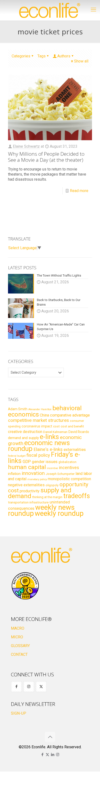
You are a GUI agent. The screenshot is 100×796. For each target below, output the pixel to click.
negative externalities (26, 485)
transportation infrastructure (28, 502)
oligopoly (52, 485)
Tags (41, 56)
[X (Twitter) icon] (47, 754)
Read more (79, 190)
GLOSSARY (20, 645)
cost (56, 426)
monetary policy (37, 479)
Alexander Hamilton (39, 409)
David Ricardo (78, 432)
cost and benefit (72, 426)
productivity (30, 491)
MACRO (17, 628)
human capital (27, 467)
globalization (67, 462)
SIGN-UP (18, 713)
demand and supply (23, 438)
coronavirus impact (37, 426)
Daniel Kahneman (55, 432)
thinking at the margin (47, 497)
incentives (69, 467)
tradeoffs (76, 496)
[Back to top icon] (50, 737)
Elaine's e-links (48, 449)
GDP (27, 461)
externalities (75, 449)
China (44, 415)
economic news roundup (39, 446)
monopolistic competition (69, 479)
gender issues (45, 461)
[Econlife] (50, 10)
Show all (81, 61)
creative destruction (25, 431)
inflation (14, 473)
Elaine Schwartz (26, 146)
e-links (49, 437)
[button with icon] (16, 686)
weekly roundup (59, 513)
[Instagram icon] (57, 754)
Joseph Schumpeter (60, 474)
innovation (33, 473)
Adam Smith (17, 409)
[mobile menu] (93, 10)
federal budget (16, 455)
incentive (52, 468)
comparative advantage (70, 415)
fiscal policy (38, 455)
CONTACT (19, 654)
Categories (21, 56)
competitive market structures (38, 420)
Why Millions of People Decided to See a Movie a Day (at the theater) (46, 156)
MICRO (17, 637)
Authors (63, 56)
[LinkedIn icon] (52, 754)
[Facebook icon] (42, 754)
